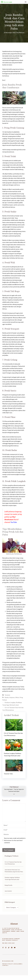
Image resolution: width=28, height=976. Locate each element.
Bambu (7, 697)
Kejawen (12, 697)
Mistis (17, 697)
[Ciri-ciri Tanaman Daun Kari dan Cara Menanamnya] (14, 729)
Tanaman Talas (8, 774)
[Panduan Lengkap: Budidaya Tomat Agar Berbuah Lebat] (14, 750)
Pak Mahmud (20, 32)
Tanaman (7, 695)
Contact (5, 965)
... (14, 793)
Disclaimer (18, 963)
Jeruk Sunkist (8, 891)
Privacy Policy (7, 963)
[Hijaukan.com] (6, 2)
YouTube (13, 522)
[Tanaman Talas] (14, 770)
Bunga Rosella (8, 885)
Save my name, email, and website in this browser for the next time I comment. (15, 840)
